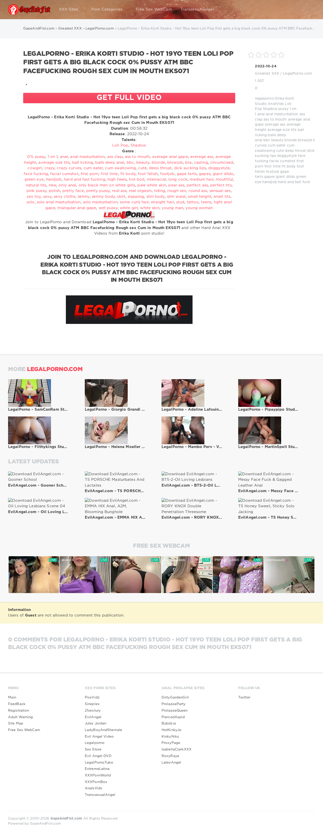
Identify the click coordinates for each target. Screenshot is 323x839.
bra (188, 162)
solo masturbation (100, 202)
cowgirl (35, 168)
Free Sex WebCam (154, 9)
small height (199, 196)
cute (280, 150)
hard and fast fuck (294, 182)
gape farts (187, 174)
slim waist (176, 196)
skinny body (103, 196)
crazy (49, 168)
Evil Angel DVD (98, 756)
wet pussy (108, 208)
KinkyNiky (170, 736)
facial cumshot (282, 161)
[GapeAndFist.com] (29, 9)
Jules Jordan (95, 723)
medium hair (201, 179)
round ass (198, 190)
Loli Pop (120, 145)
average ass (275, 124)
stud (180, 202)
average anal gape (170, 156)
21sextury (93, 710)
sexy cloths (64, 196)
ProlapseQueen (175, 710)
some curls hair (134, 202)
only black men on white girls (106, 185)
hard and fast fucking (84, 179)
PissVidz (92, 697)
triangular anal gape (77, 208)
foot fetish (148, 174)
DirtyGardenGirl (175, 697)
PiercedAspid (173, 717)
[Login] (308, 9)
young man (172, 208)
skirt (121, 196)
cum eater (277, 145)
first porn (89, 174)
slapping (136, 196)
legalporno (264, 98)
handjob (269, 182)
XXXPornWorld (98, 775)
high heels (117, 179)
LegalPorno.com (297, 73)
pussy (283, 108)
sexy (47, 196)
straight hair (162, 202)
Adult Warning (20, 717)
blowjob (305, 140)
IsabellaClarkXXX (177, 749)
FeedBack (16, 704)
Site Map (15, 723)
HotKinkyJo (171, 730)
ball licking (82, 162)
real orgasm (140, 190)
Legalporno (94, 742)
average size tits (282, 129)
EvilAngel (93, 717)
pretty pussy (98, 190)
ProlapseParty (174, 704)
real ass (119, 190)
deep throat (295, 150)
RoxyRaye (170, 756)
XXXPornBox (96, 782)
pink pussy (36, 190)
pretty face (73, 190)
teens (206, 202)
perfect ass (197, 185)
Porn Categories (106, 9)
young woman (199, 208)
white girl (129, 208)
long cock (177, 179)
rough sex (176, 190)
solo (30, 202)
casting (201, 162)
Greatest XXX (267, 73)
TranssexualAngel (100, 794)
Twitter (244, 697)
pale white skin (151, 185)
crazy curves (69, 168)
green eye (34, 179)
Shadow (270, 108)
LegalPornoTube (99, 762)
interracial (156, 179)
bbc (266, 140)
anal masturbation (282, 114)
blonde (290, 140)
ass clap (115, 156)
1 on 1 (53, 156)
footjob (272, 171)
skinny (84, 196)
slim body (155, 196)
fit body (288, 166)
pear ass (176, 185)
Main (12, 697)
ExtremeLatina (97, 768)
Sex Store (93, 749)
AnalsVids (93, 788)
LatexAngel (171, 762)
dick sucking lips (190, 168)
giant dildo (285, 176)
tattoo (193, 202)
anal (261, 114)
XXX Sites (68, 9)
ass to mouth (275, 119)
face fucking (36, 174)
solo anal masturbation (59, 202)
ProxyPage (171, 742)
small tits (221, 196)
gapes (269, 176)
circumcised (221, 162)
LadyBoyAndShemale (103, 730)
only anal (67, 185)
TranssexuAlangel (197, 9)
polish (54, 190)
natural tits (36, 185)
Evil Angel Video (99, 736)
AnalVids (276, 103)
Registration (18, 710)
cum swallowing (120, 168)
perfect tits (220, 185)
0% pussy (36, 156)
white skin (149, 208)
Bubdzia (169, 723)
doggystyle (287, 155)
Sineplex (92, 704)
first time (272, 166)
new (52, 185)
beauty (277, 140)
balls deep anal (109, 162)
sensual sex (220, 190)
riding (159, 190)
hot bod (136, 179)
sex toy (34, 196)
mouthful (224, 179)
